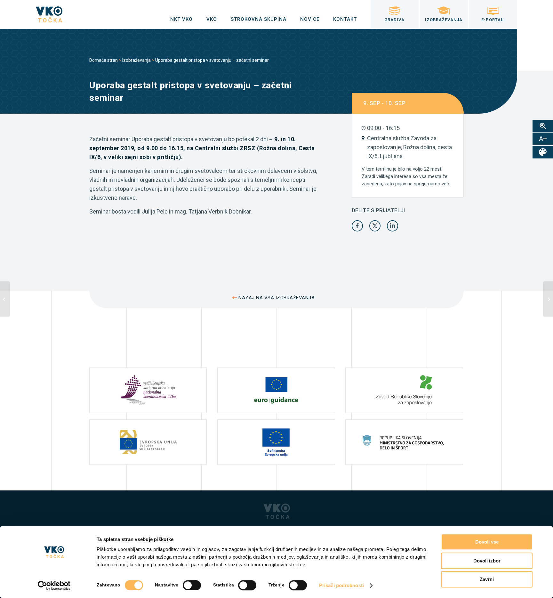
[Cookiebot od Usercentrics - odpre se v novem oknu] (54, 585)
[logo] (49, 14)
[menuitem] (181, 19)
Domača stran (103, 60)
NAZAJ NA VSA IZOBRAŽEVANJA (276, 298)
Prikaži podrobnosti (341, 585)
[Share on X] (375, 225)
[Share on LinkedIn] (392, 225)
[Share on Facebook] (357, 225)
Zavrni (487, 579)
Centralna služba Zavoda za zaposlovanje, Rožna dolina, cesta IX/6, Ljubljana (409, 147)
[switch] (192, 585)
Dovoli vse (487, 542)
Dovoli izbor (487, 560)
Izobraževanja (136, 60)
